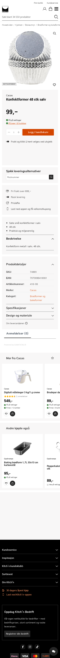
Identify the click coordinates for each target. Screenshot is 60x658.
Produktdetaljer (16, 264)
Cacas (9, 95)
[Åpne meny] (56, 9)
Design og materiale (19, 315)
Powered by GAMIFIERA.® (15, 344)
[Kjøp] (12, 413)
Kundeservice (52, 3)
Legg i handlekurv (38, 132)
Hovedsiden (7, 25)
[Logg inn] (45, 9)
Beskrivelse (13, 238)
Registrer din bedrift (17, 633)
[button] (16, 123)
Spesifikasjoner (16, 308)
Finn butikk (38, 3)
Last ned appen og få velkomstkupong (31, 209)
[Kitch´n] (5, 9)
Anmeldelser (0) (17, 333)
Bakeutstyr (30, 25)
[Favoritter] (6, 413)
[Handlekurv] (50, 9)
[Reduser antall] (9, 132)
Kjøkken (19, 25)
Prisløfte (15, 203)
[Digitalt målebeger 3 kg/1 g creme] (22, 376)
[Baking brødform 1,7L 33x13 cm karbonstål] (22, 446)
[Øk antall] (18, 132)
